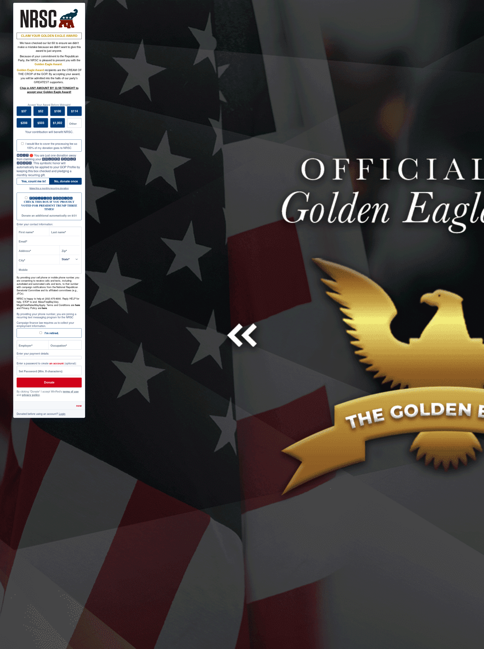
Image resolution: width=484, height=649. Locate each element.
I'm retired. (51, 333)
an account (56, 363)
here (77, 305)
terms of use (71, 391)
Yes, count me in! (33, 181)
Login (62, 413)
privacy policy (31, 395)
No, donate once (66, 181)
